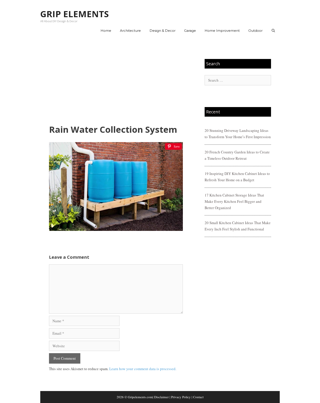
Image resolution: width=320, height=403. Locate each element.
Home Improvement (222, 31)
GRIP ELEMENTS (74, 14)
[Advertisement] (116, 80)
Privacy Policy (181, 397)
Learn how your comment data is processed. (142, 368)
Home (106, 31)
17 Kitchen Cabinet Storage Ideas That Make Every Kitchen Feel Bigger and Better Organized (234, 201)
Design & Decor (162, 31)
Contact (198, 397)
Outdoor (255, 31)
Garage (190, 31)
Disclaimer (161, 397)
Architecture (130, 31)
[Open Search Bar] (273, 30)
